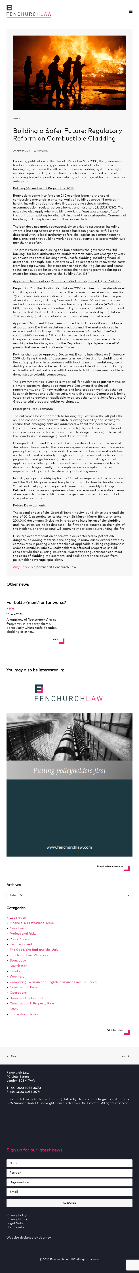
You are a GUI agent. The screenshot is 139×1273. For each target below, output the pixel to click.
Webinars (17, 976)
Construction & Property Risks (32, 1003)
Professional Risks (23, 933)
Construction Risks (23, 987)
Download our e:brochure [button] (110, 867)
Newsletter (18, 965)
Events (15, 971)
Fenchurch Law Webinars (29, 955)
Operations (18, 992)
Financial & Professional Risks (32, 923)
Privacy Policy (17, 1215)
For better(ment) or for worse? (36, 603)
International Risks (24, 1014)
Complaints (15, 1227)
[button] (130, 11)
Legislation (18, 917)
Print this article (115, 1030)
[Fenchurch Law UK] (29, 11)
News (16, 119)
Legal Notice (16, 1223)
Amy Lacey (42, 151)
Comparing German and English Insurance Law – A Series (53, 982)
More (55, 639)
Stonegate (18, 960)
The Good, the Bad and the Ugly (34, 949)
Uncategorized (21, 944)
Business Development (27, 998)
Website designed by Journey (29, 1237)
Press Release (20, 939)
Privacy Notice (17, 1219)
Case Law (17, 928)
